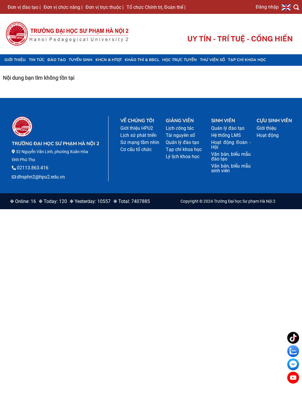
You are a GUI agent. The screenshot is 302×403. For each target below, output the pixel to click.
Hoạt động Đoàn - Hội (231, 145)
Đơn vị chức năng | (63, 7)
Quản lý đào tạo (182, 142)
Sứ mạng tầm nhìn (139, 142)
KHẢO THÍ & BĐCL (142, 60)
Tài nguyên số (180, 135)
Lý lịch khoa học (182, 156)
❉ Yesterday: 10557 (90, 201)
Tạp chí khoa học (247, 60)
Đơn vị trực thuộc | (105, 7)
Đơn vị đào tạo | (24, 7)
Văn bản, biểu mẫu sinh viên (231, 168)
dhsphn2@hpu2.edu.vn (41, 177)
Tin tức (37, 60)
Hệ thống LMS (226, 135)
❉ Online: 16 (23, 201)
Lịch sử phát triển (138, 135)
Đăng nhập (267, 6)
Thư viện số (212, 60)
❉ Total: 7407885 (131, 201)
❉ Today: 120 (53, 201)
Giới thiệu (15, 60)
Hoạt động (268, 135)
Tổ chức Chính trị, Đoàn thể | (156, 7)
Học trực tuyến (179, 60)
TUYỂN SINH (80, 60)
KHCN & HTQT (109, 60)
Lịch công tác (180, 128)
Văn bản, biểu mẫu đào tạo (231, 156)
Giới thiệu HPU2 (136, 128)
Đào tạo (56, 60)
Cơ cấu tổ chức (136, 149)
